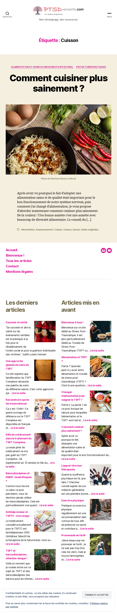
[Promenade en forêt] (100, 544)
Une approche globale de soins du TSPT (17, 365)
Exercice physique (72, 500)
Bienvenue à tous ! (72, 322)
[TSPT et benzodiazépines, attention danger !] (45, 559)
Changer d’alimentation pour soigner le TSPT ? (73, 396)
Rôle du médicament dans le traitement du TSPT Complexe (19, 438)
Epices (76, 229)
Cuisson (67, 229)
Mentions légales (19, 272)
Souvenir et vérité (16, 322)
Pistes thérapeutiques (91, 67)
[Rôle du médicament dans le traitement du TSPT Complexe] (45, 443)
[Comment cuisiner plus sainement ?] (100, 436)
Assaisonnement (44, 229)
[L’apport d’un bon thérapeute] (100, 474)
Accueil (11, 250)
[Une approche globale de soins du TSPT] (45, 370)
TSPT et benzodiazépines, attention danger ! (16, 554)
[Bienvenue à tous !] (100, 331)
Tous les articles (19, 261)
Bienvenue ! (15, 255)
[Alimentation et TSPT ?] (100, 366)
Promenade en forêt (73, 535)
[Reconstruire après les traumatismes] (45, 409)
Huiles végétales (89, 229)
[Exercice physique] (100, 509)
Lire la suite (19, 393)
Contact (12, 266)
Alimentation (28, 229)
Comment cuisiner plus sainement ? (58, 83)
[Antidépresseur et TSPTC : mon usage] (45, 521)
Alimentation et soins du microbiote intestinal (42, 67)
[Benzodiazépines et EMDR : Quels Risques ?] (45, 482)
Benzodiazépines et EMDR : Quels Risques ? (19, 477)
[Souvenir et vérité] (45, 331)
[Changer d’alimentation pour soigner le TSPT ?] (100, 401)
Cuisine (58, 229)
